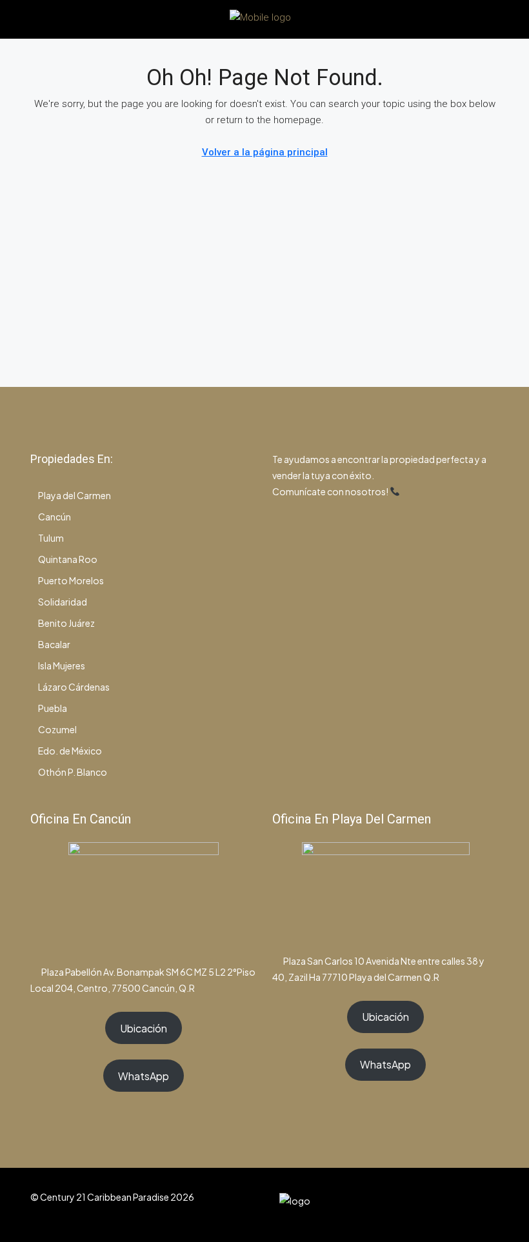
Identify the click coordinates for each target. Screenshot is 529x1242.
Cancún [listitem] (54, 516)
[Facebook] (420, 1204)
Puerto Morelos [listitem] (71, 580)
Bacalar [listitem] (54, 644)
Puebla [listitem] (52, 708)
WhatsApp (143, 1076)
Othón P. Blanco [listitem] (72, 772)
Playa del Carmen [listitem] (74, 495)
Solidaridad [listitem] (62, 601)
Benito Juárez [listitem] (66, 623)
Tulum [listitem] (51, 538)
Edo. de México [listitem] (70, 750)
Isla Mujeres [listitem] (61, 665)
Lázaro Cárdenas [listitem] (74, 687)
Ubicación (143, 1028)
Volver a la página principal (265, 152)
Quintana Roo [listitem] (67, 559)
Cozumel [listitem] (57, 729)
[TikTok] (487, 1204)
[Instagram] (442, 1204)
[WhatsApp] (465, 1204)
